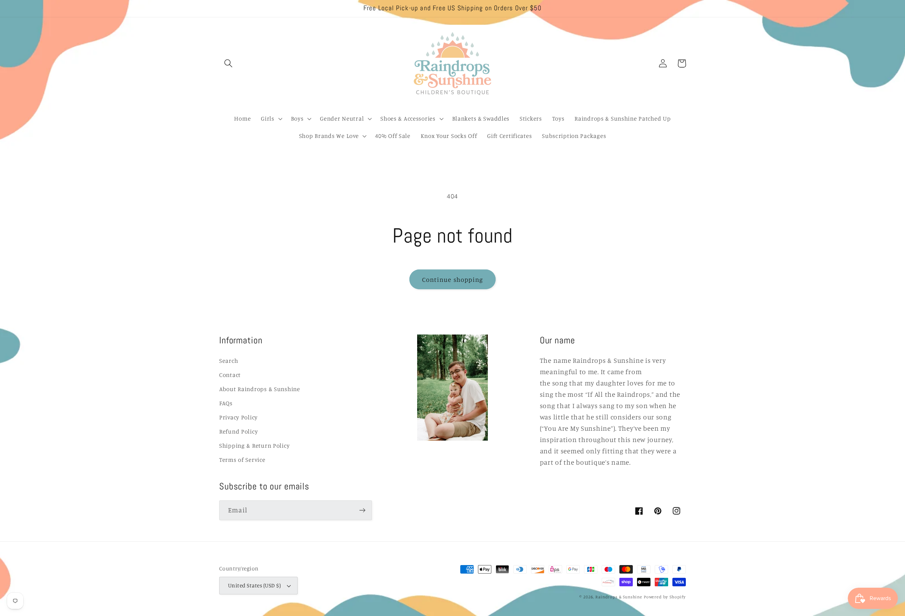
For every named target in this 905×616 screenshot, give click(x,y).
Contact (230, 374)
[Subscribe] (362, 510)
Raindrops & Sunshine (618, 596)
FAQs (226, 403)
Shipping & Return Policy (254, 445)
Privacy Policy (238, 417)
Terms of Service (242, 459)
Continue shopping (452, 279)
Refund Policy (238, 431)
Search (228, 360)
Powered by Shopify (665, 596)
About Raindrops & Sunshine (259, 389)
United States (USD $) (254, 585)
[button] (228, 63)
